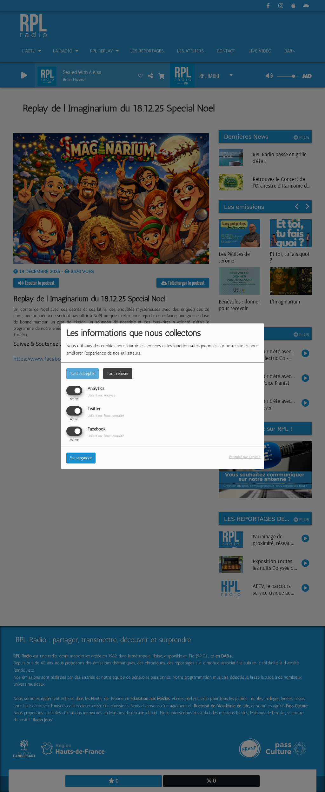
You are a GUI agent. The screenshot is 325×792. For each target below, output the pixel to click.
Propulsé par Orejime (245, 457)
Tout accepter (82, 373)
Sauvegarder (81, 458)
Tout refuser (118, 373)
